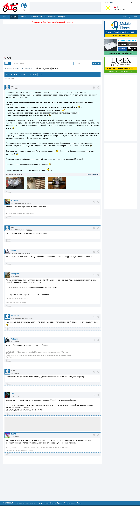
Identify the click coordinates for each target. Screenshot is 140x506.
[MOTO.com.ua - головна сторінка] (10, 11)
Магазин (79, 503)
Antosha (14, 339)
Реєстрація (126, 17)
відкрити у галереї (93, 174)
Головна (8, 68)
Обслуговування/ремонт (47, 68)
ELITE (13, 434)
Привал (51, 17)
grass (29, 203)
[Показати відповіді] (94, 87)
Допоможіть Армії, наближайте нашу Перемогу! (52, 22)
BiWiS (13, 250)
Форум (14, 17)
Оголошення (24, 17)
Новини (6, 17)
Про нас (60, 503)
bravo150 (15, 316)
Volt (12, 394)
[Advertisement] (65, 6)
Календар (61, 17)
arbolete (14, 200)
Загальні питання (23, 68)
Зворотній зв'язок (50, 503)
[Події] (24, 7)
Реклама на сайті (69, 503)
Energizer (15, 274)
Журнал (34, 17)
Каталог (43, 17)
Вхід (135, 17)
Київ (111, 2)
